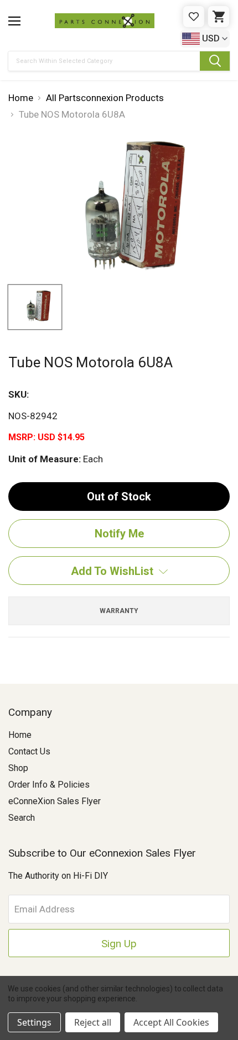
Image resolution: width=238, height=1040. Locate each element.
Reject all (92, 1022)
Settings (34, 1022)
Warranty (119, 611)
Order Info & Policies (49, 784)
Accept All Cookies (171, 1022)
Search (21, 817)
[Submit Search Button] (215, 61)
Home (20, 735)
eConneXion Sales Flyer (54, 801)
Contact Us (29, 751)
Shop (18, 768)
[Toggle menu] (14, 21)
